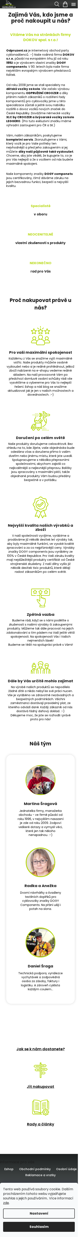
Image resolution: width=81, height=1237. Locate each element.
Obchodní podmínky (35, 1169)
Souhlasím (39, 1226)
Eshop (9, 1169)
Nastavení (39, 1213)
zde (6, 1202)
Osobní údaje (66, 1169)
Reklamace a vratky (40, 1175)
